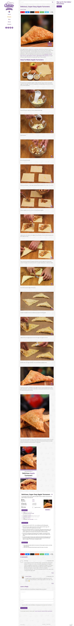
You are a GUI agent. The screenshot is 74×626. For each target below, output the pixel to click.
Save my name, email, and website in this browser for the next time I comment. (37, 604)
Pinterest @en (8, 28)
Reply (52, 572)
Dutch (33, 501)
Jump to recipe (23, 9)
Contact (9, 24)
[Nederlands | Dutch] (9, 12)
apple (24, 512)
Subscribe (59, 6)
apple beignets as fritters (31, 55)
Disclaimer (44, 624)
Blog (9, 19)
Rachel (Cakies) (28, 576)
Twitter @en (10, 28)
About (9, 21)
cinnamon (29, 515)
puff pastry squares (27, 516)
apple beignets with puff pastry (43, 55)
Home (9, 14)
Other (33, 499)
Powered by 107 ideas (70, 625)
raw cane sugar (30, 519)
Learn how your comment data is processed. (43, 611)
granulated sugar (31, 513)
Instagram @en (12, 28)
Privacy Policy (48, 624)
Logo (9, 6)
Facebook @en (6, 28)
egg (24, 518)
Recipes (9, 16)
